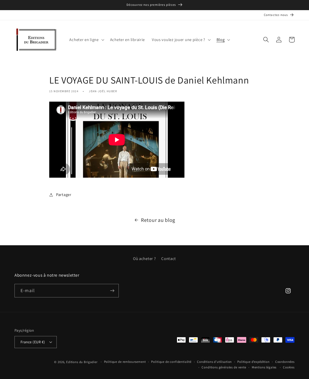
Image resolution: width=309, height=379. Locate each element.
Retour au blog (158, 220)
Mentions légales (264, 367)
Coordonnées (285, 362)
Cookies (289, 367)
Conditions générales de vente (224, 367)
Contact (168, 258)
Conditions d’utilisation (214, 362)
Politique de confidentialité (171, 362)
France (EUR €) (33, 341)
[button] (86, 40)
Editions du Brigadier (82, 362)
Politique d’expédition (253, 362)
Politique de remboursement (125, 362)
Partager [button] (63, 194)
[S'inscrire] (112, 290)
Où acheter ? (144, 258)
